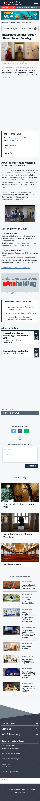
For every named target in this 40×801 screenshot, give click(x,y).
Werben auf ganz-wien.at (10, 771)
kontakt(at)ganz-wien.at (10, 748)
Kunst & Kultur (8, 7)
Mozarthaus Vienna (14, 140)
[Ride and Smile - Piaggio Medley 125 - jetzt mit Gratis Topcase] (20, 15)
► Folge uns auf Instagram (11, 759)
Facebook (20, 431)
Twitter (13, 431)
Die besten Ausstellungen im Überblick (22, 313)
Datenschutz (6, 766)
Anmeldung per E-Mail (29, 243)
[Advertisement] (20, 104)
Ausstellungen (23, 7)
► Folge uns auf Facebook (10, 753)
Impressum (5, 764)
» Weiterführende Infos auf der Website (15, 268)
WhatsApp (26, 431)
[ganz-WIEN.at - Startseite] (20, 3)
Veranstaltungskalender (23, 319)
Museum (34, 7)
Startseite (4, 22)
